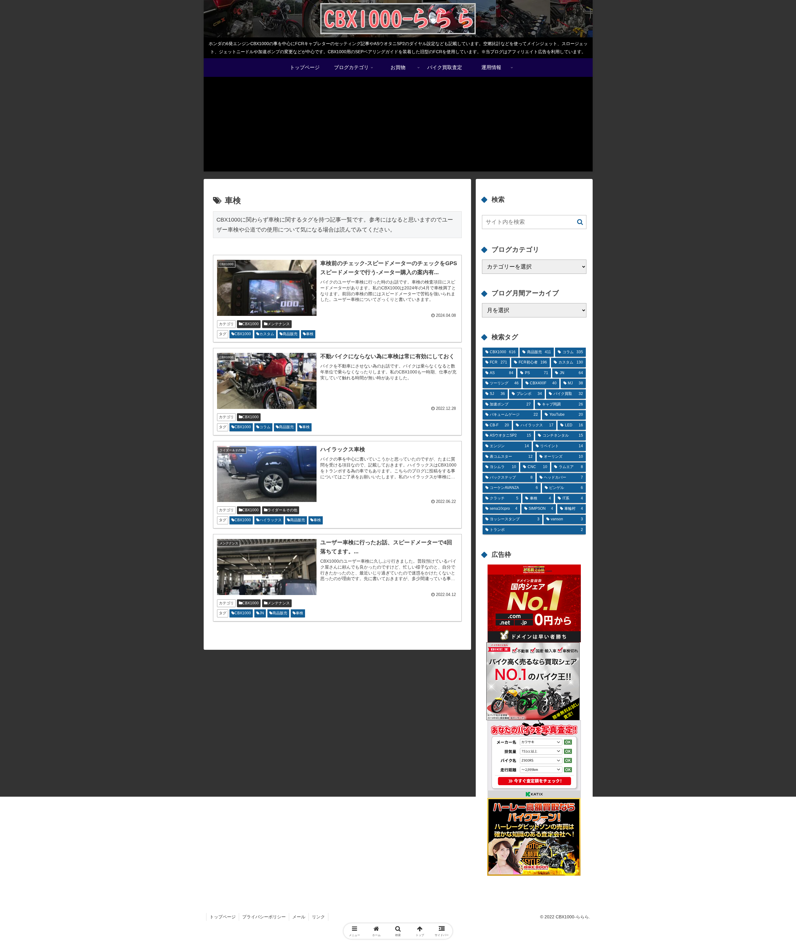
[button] (580, 222)
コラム (265, 427)
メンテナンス (278, 324)
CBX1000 (250, 324)
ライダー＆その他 (282, 510)
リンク (318, 916)
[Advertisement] (398, 127)
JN (261, 613)
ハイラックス (270, 520)
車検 (309, 334)
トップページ (223, 916)
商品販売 (290, 334)
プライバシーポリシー (264, 916)
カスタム (266, 334)
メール (298, 916)
